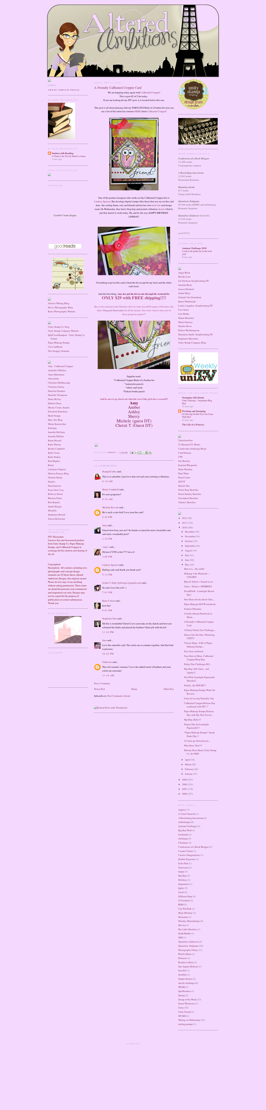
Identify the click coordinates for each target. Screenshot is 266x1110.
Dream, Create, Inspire (58, 407)
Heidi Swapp (54, 415)
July (187, 555)
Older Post (169, 689)
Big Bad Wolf (185, 830)
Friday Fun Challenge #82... (197, 664)
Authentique (184, 822)
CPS (180, 456)
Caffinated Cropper (150, 92)
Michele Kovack (110, 507)
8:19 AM (107, 481)
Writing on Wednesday (189, 1020)
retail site (156, 205)
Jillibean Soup (185, 896)
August (189, 550)
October (189, 541)
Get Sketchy (184, 461)
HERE (138, 111)
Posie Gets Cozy (56, 490)
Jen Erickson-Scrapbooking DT (193, 280)
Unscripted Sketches (188, 498)
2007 (185, 789)
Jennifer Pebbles (56, 436)
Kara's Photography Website (61, 311)
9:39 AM (107, 499)
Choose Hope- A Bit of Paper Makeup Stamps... (198, 644)
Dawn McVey (54, 399)
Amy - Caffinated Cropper (60, 366)
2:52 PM (107, 538)
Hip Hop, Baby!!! (192, 719)
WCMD (182, 1016)
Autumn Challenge (187, 826)
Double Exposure (186, 859)
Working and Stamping (194, 411)
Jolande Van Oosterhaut (189, 297)
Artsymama (53, 378)
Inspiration (183, 884)
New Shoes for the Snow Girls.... (199, 599)
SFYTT (181, 481)
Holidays (182, 879)
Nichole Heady (55, 477)
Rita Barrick (54, 502)
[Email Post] (131, 453)
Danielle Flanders (56, 391)
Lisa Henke (183, 313)
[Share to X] (143, 453)
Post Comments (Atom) (118, 695)
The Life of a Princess (193, 424)
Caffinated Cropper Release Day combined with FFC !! (199, 704)
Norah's (51, 481)
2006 (185, 793)
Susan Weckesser (186, 1003)
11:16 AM (108, 675)
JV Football (184, 900)
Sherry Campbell (110, 489)
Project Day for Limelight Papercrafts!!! (196, 726)
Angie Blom (184, 272)
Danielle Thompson (57, 395)
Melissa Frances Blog (58, 473)
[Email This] (136, 453)
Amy (104, 525)
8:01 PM (107, 610)
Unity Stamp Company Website (63, 330)
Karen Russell (55, 440)
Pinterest (182, 958)
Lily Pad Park (184, 908)
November (190, 536)
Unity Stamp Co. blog (58, 326)
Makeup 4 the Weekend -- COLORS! (196, 575)
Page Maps (183, 473)
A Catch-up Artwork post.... (197, 740)
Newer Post (99, 689)
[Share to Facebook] (147, 453)
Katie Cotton (108, 600)
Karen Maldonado (187, 301)
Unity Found (184, 1011)
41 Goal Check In (186, 813)
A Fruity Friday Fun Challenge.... (200, 630)
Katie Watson (54, 444)
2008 (185, 784)
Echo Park (183, 863)
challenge (183, 838)
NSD (180, 937)
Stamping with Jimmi (193, 397)
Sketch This (184, 485)
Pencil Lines (184, 477)
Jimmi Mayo (184, 293)
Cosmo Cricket (185, 851)
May (187, 564)
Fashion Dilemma (192, 608)
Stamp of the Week (187, 999)
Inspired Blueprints (187, 465)
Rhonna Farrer (55, 498)
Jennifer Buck (185, 285)
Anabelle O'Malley (57, 370)
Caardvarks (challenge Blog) (192, 448)
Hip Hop (182, 875)
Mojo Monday (185, 469)
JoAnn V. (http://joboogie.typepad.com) (121, 582)
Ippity (181, 888)
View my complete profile (63, 90)
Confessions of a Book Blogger (193, 846)
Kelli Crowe (54, 452)
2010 (185, 527)
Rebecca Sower (55, 494)
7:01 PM (107, 592)
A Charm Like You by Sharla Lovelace (69, 156)
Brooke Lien (184, 276)
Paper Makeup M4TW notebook (200, 604)
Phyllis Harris (184, 954)
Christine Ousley (56, 386)
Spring (181, 995)
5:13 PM (107, 574)
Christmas (183, 842)
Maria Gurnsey (185, 322)
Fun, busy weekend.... (194, 651)
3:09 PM (107, 556)
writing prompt (185, 1024)
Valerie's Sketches (187, 502)
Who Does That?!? (193, 745)
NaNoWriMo (184, 933)
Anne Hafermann (56, 374)
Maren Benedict (186, 318)
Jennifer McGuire (56, 432)
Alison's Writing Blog (58, 303)
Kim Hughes (54, 461)
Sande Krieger (55, 506)
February (189, 769)
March (188, 764)
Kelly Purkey (54, 457)
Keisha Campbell (56, 448)
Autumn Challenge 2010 (194, 248)
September (190, 545)
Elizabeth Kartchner (57, 411)
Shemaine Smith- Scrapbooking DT (195, 334)
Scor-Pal (182, 970)
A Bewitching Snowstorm (190, 818)
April (188, 759)
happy (181, 871)
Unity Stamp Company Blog (192, 342)
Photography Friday (188, 950)
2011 (185, 522)
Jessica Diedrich (186, 289)
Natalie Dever (185, 326)
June (187, 560)
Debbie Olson (54, 403)
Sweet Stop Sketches (188, 489)
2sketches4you (185, 440)
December (190, 531)
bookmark (183, 834)
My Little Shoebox (187, 929)
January (189, 773)
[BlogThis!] (140, 453)
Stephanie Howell (56, 514)
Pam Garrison (54, 485)
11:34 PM (108, 632)
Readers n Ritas (185, 962)
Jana (104, 640)
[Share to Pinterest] (150, 453)
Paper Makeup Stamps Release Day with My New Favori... (199, 713)
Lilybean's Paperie (57, 469)
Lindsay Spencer (102, 201)
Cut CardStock (55, 346)
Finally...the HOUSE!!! (195, 685)
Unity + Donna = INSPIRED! (198, 586)
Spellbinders (184, 991)
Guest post (183, 867)
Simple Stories (185, 978)
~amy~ (105, 546)
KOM (180, 904)
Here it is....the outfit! (194, 568)
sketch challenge (186, 983)
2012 (185, 518)
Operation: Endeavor (188, 941)
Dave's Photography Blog (60, 307)
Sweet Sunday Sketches (189, 494)
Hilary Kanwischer (57, 424)
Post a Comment (102, 683)
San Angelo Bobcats (188, 966)
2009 (185, 779)
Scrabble (182, 974)
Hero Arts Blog (55, 419)
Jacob (181, 892)
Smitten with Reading (62, 153)
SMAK (181, 987)
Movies (182, 925)
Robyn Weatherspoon (188, 330)
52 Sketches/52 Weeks (189, 444)
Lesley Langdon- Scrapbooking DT (195, 305)
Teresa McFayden (56, 518)
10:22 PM (108, 653)
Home (134, 689)
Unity (181, 1007)
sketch (161, 209)
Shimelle (52, 510)
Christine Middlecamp (59, 382)
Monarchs (183, 917)
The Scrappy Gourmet (58, 351)
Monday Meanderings (189, 921)
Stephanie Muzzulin (188, 338)
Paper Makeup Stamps (59, 342)
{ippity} (182, 809)
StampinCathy (109, 471)
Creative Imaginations (189, 855)
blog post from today (113, 310)
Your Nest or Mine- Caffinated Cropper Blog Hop (198, 657)
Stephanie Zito (109, 618)
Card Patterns (184, 452)
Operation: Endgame (188, 945)
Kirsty (51, 465)
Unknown (107, 662)
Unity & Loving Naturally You (199, 698)
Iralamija (52, 428)
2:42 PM (107, 517)
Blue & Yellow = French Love (198, 581)
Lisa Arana (183, 309)
